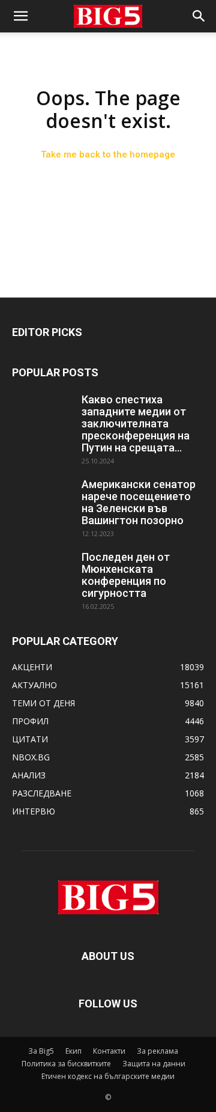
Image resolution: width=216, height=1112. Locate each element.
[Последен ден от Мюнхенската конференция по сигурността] (42, 572)
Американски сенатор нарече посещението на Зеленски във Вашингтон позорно (139, 502)
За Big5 (41, 1051)
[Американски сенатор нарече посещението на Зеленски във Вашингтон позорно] (42, 499)
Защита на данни (153, 1064)
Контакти (109, 1051)
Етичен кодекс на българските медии (108, 1076)
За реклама (157, 1051)
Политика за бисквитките (66, 1064)
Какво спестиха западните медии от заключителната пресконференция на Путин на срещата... (136, 423)
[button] (20, 16)
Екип (73, 1051)
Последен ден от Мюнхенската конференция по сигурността (126, 575)
